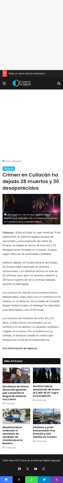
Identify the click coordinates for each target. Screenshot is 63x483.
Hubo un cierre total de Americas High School (33, 73)
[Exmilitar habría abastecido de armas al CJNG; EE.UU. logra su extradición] (47, 375)
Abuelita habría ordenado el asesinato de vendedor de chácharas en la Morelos (12, 435)
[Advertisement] (31, 35)
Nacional (16, 161)
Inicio (8, 161)
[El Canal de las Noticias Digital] (21, 83)
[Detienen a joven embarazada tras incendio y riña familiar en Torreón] (47, 416)
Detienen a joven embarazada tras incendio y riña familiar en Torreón (45, 432)
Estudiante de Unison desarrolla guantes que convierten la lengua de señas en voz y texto (16, 393)
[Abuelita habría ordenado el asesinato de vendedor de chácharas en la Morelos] (16, 416)
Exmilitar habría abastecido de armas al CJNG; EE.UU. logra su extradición (46, 391)
